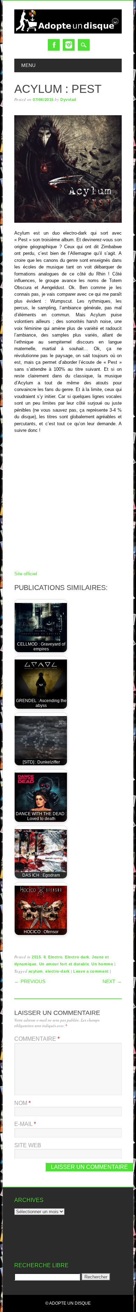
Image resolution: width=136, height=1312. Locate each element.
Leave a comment (90, 971)
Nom (22, 1103)
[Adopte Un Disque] (68, 32)
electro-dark (57, 971)
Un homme (102, 964)
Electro (55, 957)
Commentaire (37, 1039)
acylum (36, 971)
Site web (27, 1145)
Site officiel (25, 573)
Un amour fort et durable (64, 964)
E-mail (25, 1124)
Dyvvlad (68, 99)
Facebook (54, 45)
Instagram (69, 45)
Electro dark (77, 957)
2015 (36, 957)
